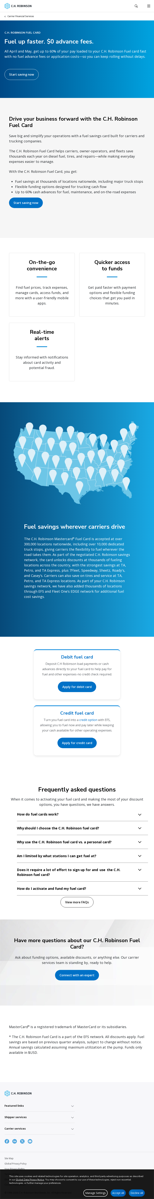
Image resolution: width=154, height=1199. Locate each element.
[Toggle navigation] (148, 6)
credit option (88, 720)
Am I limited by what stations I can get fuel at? (56, 856)
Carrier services (15, 1128)
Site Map (9, 1158)
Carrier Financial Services (21, 16)
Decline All (137, 1193)
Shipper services (16, 1117)
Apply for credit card (77, 743)
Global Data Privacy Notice (30, 1179)
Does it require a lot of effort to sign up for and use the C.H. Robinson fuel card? (68, 872)
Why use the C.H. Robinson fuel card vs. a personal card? (64, 842)
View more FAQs (77, 902)
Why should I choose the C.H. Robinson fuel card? (58, 828)
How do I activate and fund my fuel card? (51, 888)
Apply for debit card (77, 687)
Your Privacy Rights (15, 1168)
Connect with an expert (77, 975)
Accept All (118, 1193)
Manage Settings (95, 1193)
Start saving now (21, 74)
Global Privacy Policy (15, 1163)
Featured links (14, 1105)
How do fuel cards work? (38, 814)
